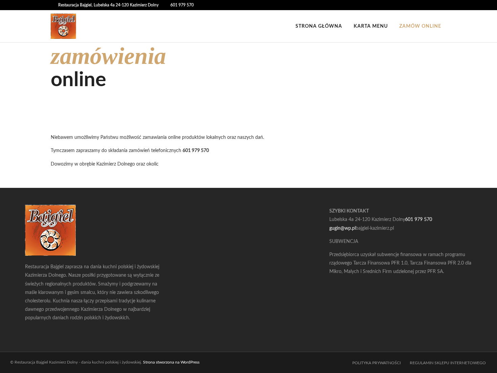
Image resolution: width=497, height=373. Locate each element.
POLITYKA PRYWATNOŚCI (377, 363)
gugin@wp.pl (342, 228)
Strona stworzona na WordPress (171, 362)
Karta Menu (371, 26)
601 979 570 (182, 5)
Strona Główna (318, 26)
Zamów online (420, 26)
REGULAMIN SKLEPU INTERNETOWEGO (448, 363)
